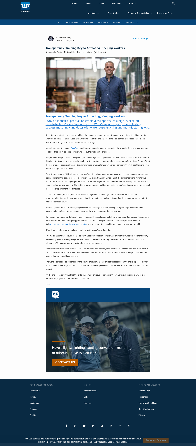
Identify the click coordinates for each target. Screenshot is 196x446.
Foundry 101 (35, 391)
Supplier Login (144, 391)
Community (103, 22)
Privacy (142, 415)
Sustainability (132, 22)
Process (33, 409)
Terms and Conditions (148, 403)
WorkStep (75, 148)
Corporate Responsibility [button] (138, 13)
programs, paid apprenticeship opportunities (68, 224)
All (59, 22)
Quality (33, 415)
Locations (116, 3)
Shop (101, 3)
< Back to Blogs (140, 38)
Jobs (86, 397)
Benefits (87, 403)
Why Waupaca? (90, 391)
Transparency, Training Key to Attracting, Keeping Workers (85, 116)
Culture (116, 22)
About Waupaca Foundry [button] (41, 385)
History (33, 397)
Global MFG (88, 22)
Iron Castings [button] (93, 13)
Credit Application (146, 409)
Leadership (34, 403)
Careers (74, 3)
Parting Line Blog (164, 13)
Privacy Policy (55, 442)
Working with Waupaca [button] (149, 385)
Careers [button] (87, 385)
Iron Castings (72, 22)
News (88, 3)
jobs (48, 284)
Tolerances (143, 397)
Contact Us (65, 362)
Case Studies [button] (113, 13)
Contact (132, 3)
